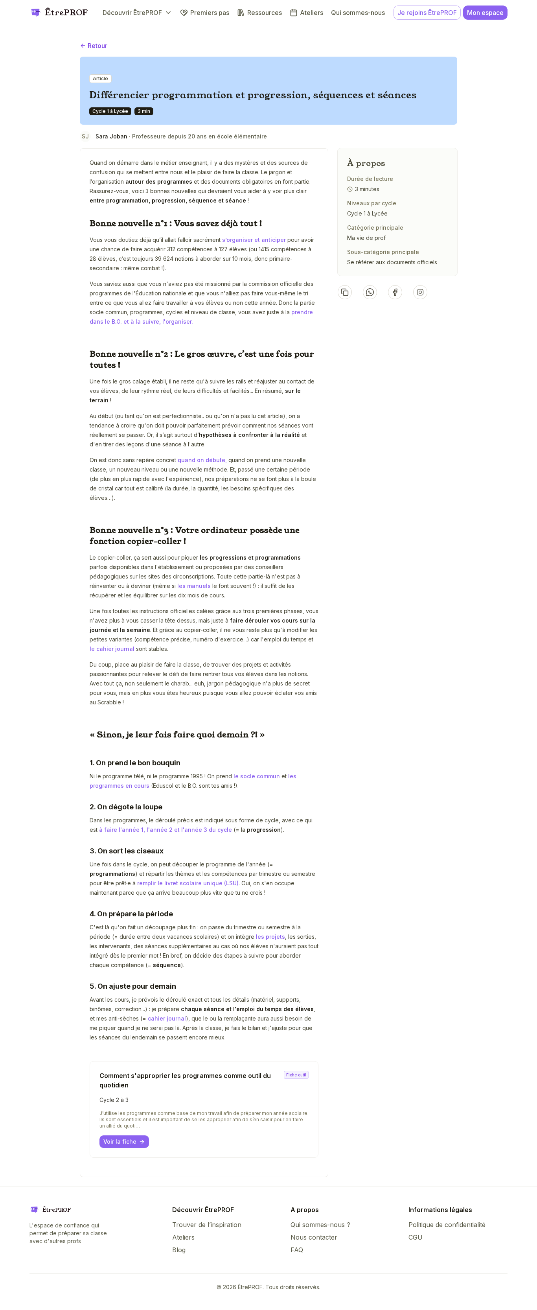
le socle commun (257, 776)
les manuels (193, 585)
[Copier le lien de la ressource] (345, 292)
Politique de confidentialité (447, 1225)
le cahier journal (112, 648)
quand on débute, (202, 460)
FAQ (297, 1250)
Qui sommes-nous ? (320, 1225)
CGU (415, 1237)
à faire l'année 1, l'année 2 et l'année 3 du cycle (165, 829)
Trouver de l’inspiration (206, 1225)
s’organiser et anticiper (253, 239)
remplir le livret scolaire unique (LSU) (188, 883)
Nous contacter (314, 1237)
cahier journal (167, 1018)
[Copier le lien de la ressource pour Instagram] (420, 292)
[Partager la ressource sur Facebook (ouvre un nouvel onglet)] (395, 292)
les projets (269, 936)
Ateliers (183, 1237)
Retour (97, 46)
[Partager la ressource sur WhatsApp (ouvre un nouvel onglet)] (370, 292)
